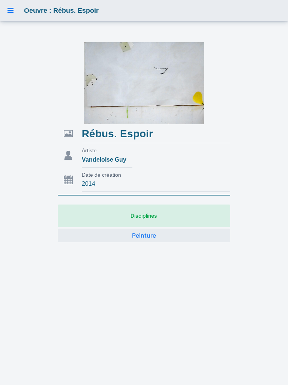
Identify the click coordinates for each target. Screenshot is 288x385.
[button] (10, 10)
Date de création (101, 175)
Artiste (89, 150)
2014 (88, 183)
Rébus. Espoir (117, 133)
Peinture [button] (144, 235)
